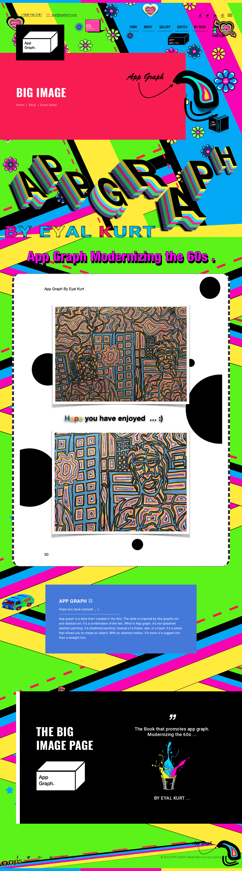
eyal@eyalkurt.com (64, 14)
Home (20, 105)
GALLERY (165, 27)
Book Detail (48, 105)
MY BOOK (200, 27)
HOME (133, 27)
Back (32, 105)
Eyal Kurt (217, 857)
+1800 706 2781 (31, 14)
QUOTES (182, 27)
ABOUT (148, 27)
